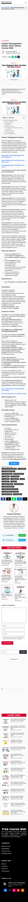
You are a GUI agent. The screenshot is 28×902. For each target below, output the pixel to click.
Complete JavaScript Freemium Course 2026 (17, 740)
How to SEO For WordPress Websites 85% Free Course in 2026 (18, 727)
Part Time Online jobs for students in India (14, 393)
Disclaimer (4, 868)
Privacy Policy (5, 871)
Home (3, 7)
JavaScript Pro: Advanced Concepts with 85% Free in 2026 (17, 734)
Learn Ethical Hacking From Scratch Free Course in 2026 (18, 747)
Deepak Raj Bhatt (12, 51)
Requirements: (9, 123)
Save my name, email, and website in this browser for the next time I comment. (13, 637)
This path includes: (9, 132)
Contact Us (5, 866)
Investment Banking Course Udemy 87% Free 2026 (18, 769)
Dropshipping (6, 165)
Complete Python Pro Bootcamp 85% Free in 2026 (18, 762)
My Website (20, 528)
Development (5, 848)
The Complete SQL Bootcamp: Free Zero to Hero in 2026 (7, 562)
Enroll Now (14, 463)
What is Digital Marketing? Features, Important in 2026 (18, 804)
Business (7, 7)
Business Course (6, 846)
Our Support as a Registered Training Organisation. (14, 128)
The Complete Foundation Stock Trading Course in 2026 (18, 783)
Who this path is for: (10, 130)
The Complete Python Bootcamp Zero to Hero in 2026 (17, 755)
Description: (8, 124)
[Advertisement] (14, 26)
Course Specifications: (11, 133)
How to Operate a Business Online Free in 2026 (7, 595)
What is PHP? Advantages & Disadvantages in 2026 (18, 776)
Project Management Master (10, 120)
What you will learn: (10, 121)
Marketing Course (7, 853)
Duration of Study (10, 126)
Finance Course (6, 851)
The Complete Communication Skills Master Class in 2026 (20, 562)
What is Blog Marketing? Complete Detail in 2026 (17, 797)
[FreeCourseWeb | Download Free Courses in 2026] (6, 2)
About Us (4, 864)
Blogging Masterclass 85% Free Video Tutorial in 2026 (18, 790)
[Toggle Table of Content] (23, 118)
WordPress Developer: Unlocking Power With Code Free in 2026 (18, 811)
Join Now (22, 535)
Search (23, 652)
